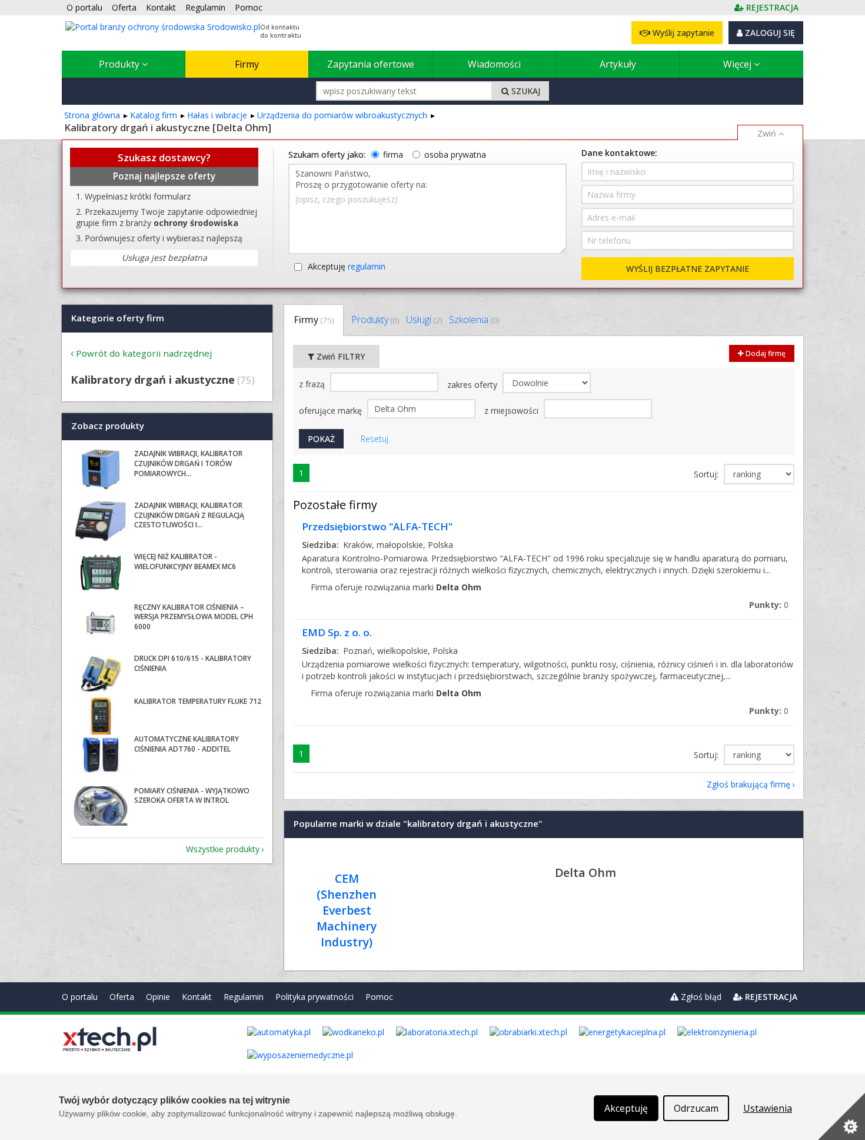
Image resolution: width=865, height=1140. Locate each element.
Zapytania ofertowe (370, 64)
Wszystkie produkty (223, 849)
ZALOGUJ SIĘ (769, 32)
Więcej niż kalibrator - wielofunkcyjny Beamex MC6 (185, 561)
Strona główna (92, 115)
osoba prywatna (455, 154)
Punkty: (769, 604)
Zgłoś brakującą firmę (748, 784)
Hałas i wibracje (217, 115)
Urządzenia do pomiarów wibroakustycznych (342, 115)
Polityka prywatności (314, 996)
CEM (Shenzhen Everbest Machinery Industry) (347, 910)
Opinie (158, 996)
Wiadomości (494, 64)
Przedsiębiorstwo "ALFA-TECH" (377, 526)
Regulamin (244, 996)
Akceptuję (346, 266)
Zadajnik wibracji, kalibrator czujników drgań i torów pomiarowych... (188, 463)
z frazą (313, 384)
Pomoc (379, 996)
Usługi (424, 319)
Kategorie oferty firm (117, 318)
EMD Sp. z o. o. (337, 632)
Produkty (120, 64)
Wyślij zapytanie (682, 32)
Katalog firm (153, 115)
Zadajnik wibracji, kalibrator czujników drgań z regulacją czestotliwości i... (189, 515)
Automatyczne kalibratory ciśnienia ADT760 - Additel (186, 744)
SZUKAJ (524, 91)
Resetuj (374, 438)
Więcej (738, 64)
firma (393, 154)
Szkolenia (474, 319)
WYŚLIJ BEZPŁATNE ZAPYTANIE (687, 268)
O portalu (80, 996)
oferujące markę (331, 410)
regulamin (366, 266)
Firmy (247, 64)
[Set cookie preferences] (841, 1116)
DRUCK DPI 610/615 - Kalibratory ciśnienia (192, 663)
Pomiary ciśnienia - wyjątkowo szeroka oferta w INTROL (191, 796)
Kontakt (197, 996)
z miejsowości (512, 410)
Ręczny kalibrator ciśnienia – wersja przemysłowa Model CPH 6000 (193, 617)
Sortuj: (707, 474)
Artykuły (618, 64)
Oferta (121, 996)
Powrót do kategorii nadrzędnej (144, 353)
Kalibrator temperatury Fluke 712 (197, 701)
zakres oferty (473, 384)
